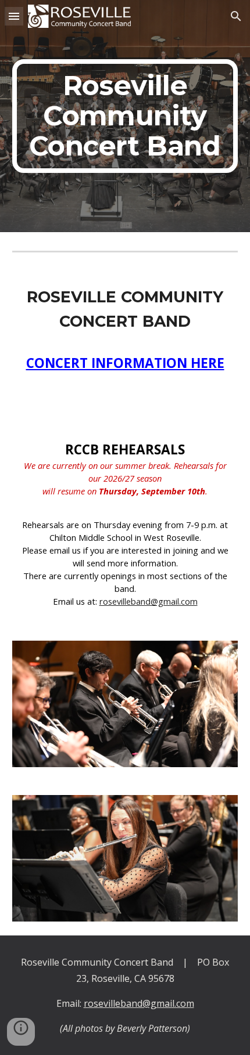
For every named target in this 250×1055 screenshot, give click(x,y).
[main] (125, 115)
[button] (14, 16)
